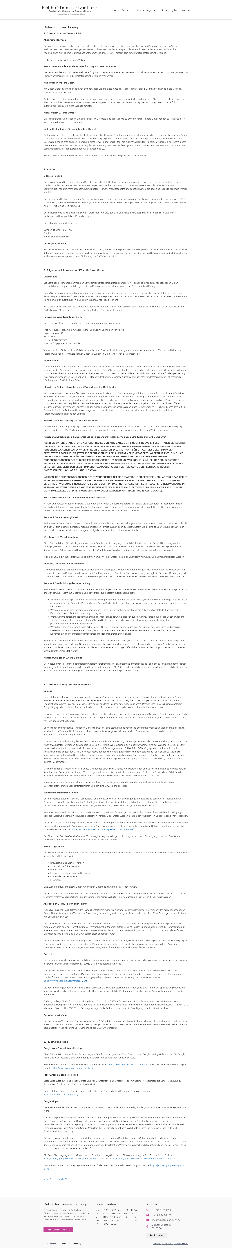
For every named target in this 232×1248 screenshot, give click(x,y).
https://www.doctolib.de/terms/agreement (65, 980)
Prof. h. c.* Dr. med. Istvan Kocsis (70, 7)
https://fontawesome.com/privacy (61, 1094)
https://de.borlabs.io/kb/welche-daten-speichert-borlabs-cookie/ (100, 829)
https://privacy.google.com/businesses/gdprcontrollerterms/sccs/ (142, 1158)
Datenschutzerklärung (71, 1243)
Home (113, 10)
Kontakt (186, 10)
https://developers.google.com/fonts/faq (127, 1064)
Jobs (174, 10)
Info (162, 10)
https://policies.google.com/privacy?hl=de (73, 1068)
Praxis (125, 10)
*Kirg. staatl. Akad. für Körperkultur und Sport (70, 14)
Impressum (52, 1243)
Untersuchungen (144, 10)
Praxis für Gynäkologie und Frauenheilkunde (70, 11)
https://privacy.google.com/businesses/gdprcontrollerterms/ (74, 1158)
